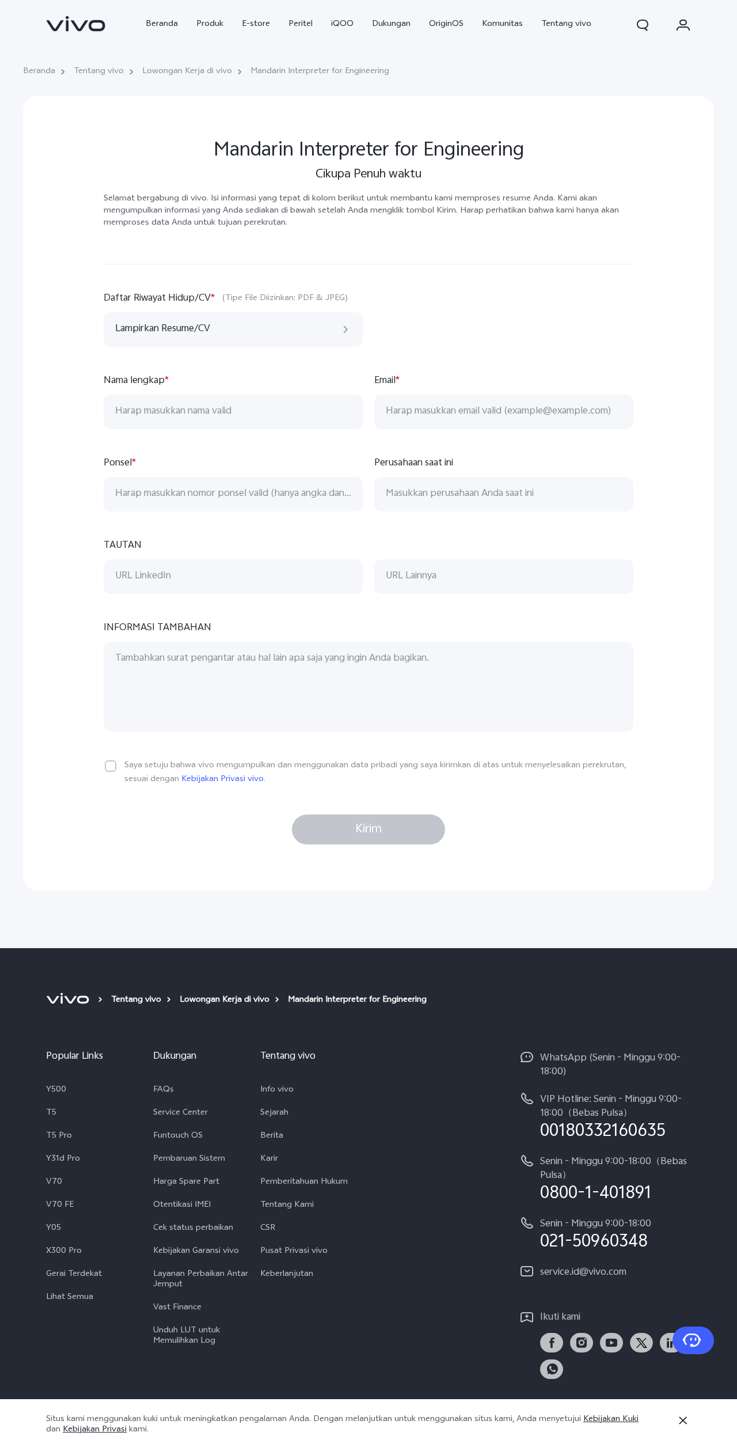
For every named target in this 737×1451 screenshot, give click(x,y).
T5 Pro (59, 1136)
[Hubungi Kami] (693, 1340)
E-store (256, 24)
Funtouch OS (178, 1136)
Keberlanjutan (286, 1275)
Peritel (300, 24)
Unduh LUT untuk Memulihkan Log (186, 1336)
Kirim (368, 829)
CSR (267, 1228)
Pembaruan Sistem (189, 1159)
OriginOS (446, 24)
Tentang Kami (287, 1205)
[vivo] (69, 1000)
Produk (209, 24)
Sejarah (274, 1113)
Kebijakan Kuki (611, 1419)
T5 (51, 1113)
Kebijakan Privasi (95, 1430)
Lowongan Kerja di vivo (187, 72)
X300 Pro (64, 1252)
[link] (76, 24)
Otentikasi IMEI (182, 1205)
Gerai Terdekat (74, 1275)
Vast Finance (177, 1308)
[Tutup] (683, 1420)
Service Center (180, 1113)
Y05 (53, 1228)
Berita (271, 1136)
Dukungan (391, 24)
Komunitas (502, 24)
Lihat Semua (69, 1298)
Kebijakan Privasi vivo (222, 779)
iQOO (342, 24)
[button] (643, 25)
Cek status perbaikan (193, 1228)
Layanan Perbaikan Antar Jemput (200, 1280)
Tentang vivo (566, 24)
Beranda (162, 24)
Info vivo (277, 1090)
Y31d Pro (63, 1159)
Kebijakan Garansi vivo (196, 1252)
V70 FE (60, 1205)
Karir (269, 1159)
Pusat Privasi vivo (294, 1252)
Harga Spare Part (186, 1182)
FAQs (163, 1090)
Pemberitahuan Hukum (304, 1182)
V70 (54, 1182)
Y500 (56, 1090)
